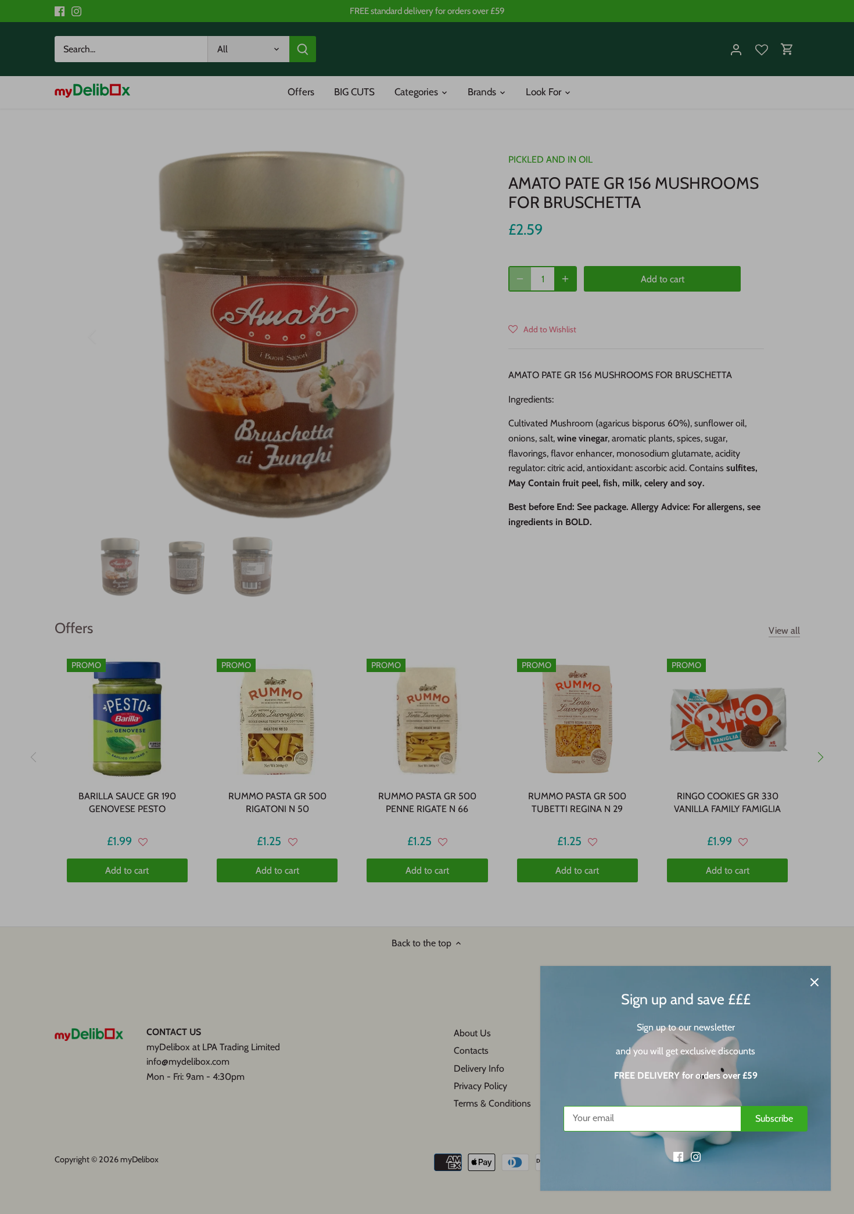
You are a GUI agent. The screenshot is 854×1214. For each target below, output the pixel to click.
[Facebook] (678, 1156)
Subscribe (774, 1118)
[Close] (814, 982)
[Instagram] (696, 1156)
